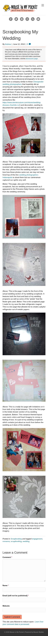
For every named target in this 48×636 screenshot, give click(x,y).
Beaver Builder (39, 632)
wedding (26, 541)
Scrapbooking (16, 539)
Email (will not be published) (16, 596)
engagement (37, 539)
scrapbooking (16, 541)
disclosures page (32, 59)
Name (6, 585)
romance (6, 541)
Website (6, 606)
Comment (7, 557)
